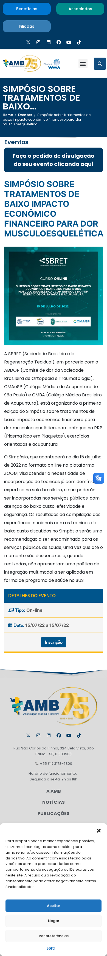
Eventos (25, 114)
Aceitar (53, 905)
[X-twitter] (28, 42)
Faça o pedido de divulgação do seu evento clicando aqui (53, 160)
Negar (53, 920)
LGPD (51, 948)
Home (8, 114)
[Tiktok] (79, 42)
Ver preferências (54, 935)
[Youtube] (68, 42)
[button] (99, 830)
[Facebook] (58, 42)
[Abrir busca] (100, 64)
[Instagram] (38, 42)
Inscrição (54, 642)
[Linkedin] (48, 42)
